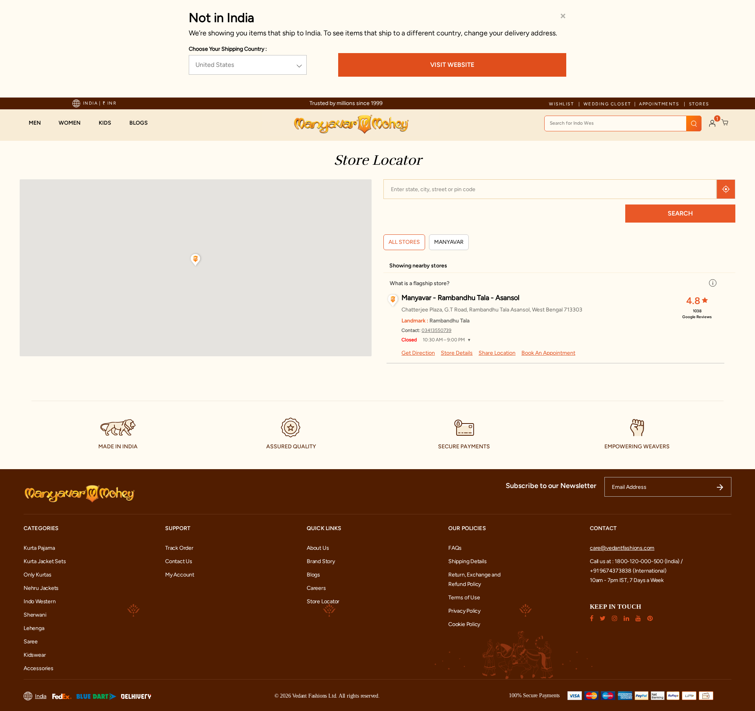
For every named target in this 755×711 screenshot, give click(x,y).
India (40, 696)
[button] (39, 123)
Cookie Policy (464, 624)
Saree (31, 641)
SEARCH (680, 213)
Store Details (457, 353)
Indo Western (39, 601)
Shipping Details (467, 561)
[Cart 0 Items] (725, 123)
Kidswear (35, 655)
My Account (179, 574)
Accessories (38, 668)
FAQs (455, 548)
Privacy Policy (464, 611)
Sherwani (35, 615)
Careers (316, 588)
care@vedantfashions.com (622, 548)
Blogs (313, 574)
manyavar (449, 242)
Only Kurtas (38, 574)
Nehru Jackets (41, 588)
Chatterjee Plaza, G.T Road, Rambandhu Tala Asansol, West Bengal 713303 (491, 309)
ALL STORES (404, 242)
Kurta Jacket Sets (45, 561)
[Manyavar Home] (351, 124)
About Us (318, 548)
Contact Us (178, 561)
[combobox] (623, 123)
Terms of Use (464, 597)
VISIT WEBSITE (452, 64)
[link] (142, 123)
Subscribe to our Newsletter (551, 485)
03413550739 (436, 330)
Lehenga (34, 628)
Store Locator (323, 601)
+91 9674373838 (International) (628, 570)
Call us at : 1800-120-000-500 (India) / (636, 561)
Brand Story (321, 561)
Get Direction (418, 353)
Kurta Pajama (39, 548)
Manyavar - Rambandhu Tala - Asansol (460, 297)
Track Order (179, 548)
